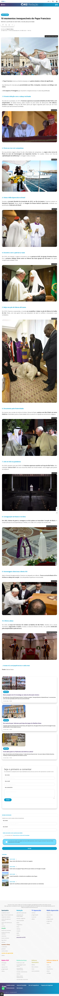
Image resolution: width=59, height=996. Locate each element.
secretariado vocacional (22, 979)
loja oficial (4, 940)
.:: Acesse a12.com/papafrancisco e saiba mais (16, 665)
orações (18, 931)
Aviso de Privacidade (21, 985)
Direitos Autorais (10, 988)
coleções (49, 967)
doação (4, 928)
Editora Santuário (35, 961)
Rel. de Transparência (34, 985)
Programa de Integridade (47, 985)
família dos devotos (6, 930)
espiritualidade (20, 920)
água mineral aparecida (7, 915)
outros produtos (35, 971)
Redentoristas (22, 960)
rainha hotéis (5, 951)
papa (18, 933)
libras (18, 926)
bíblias (33, 964)
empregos (4, 962)
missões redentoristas (22, 971)
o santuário (4, 946)
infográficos (19, 924)
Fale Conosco (20, 988)
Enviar (8, 799)
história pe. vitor (20, 962)
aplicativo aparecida (21, 912)
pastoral (3, 949)
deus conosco (35, 967)
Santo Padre (5, 14)
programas (49, 921)
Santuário (5, 910)
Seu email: (5, 826)
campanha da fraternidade (20, 915)
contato (3, 926)
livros (33, 969)
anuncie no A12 (21, 937)
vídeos (3, 955)
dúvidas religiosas (21, 918)
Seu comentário (8, 787)
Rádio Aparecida (52, 910)
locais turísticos (5, 938)
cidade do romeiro (6, 917)
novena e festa (6, 944)
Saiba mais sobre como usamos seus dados (12, 833)
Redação (20, 910)
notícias (3, 942)
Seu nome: (5, 820)
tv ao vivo (34, 917)
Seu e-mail (7, 781)
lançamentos (50, 969)
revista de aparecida (7, 953)
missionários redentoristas (20, 969)
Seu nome (7, 775)
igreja (18, 922)
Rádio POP (5, 960)
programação (35, 915)
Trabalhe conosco (10, 985)
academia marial (6, 912)
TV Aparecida (36, 910)
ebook (48, 971)
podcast (48, 917)
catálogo (49, 973)
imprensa (4, 936)
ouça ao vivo (50, 915)
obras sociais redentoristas (20, 976)
